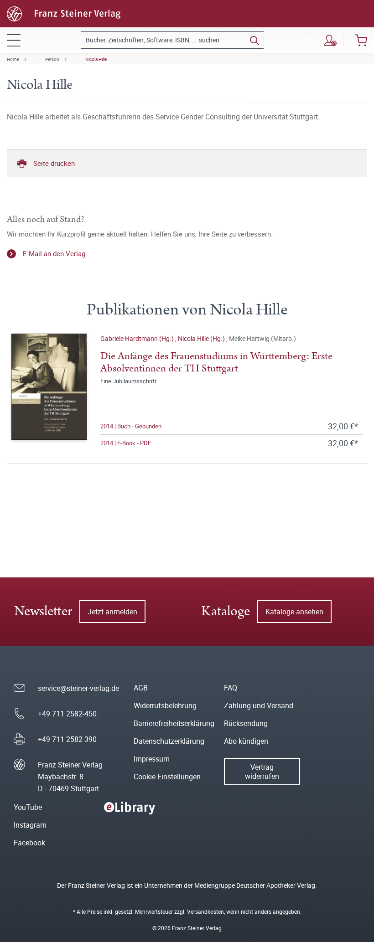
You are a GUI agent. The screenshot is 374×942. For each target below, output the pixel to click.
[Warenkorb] (361, 40)
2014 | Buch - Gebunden (130, 426)
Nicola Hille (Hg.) (202, 338)
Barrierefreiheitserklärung (174, 723)
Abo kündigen (246, 741)
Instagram (30, 825)
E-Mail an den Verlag (54, 253)
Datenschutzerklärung (169, 741)
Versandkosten (205, 911)
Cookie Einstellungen (167, 777)
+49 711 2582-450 (67, 714)
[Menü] (13, 40)
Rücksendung (246, 723)
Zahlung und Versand (258, 705)
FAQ (230, 688)
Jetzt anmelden (112, 612)
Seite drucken (54, 163)
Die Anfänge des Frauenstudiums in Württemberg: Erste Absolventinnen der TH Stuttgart (216, 362)
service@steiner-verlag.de (78, 688)
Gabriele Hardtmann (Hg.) (137, 338)
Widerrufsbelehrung (165, 705)
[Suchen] (254, 40)
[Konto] (330, 40)
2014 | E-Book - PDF (125, 443)
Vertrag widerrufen (262, 771)
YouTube (28, 807)
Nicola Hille (96, 59)
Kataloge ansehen (294, 612)
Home (13, 59)
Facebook (29, 843)
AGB (141, 688)
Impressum (152, 759)
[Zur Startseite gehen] (63, 13)
